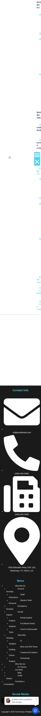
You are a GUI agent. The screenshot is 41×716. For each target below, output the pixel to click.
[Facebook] (4, 700)
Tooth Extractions (17, 596)
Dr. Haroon (22, 667)
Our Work (19, 670)
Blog (19, 673)
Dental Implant (14, 613)
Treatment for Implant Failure (23, 654)
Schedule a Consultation (14, 682)
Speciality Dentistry (16, 636)
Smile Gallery (14, 677)
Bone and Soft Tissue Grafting (23, 648)
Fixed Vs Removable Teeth (23, 630)
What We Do (20, 586)
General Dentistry (15, 590)
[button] (37, 159)
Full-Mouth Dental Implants (22, 625)
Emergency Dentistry (16, 607)
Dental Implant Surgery (20, 619)
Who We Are (20, 664)
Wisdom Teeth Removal (20, 601)
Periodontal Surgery (19, 659)
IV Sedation (15, 642)
